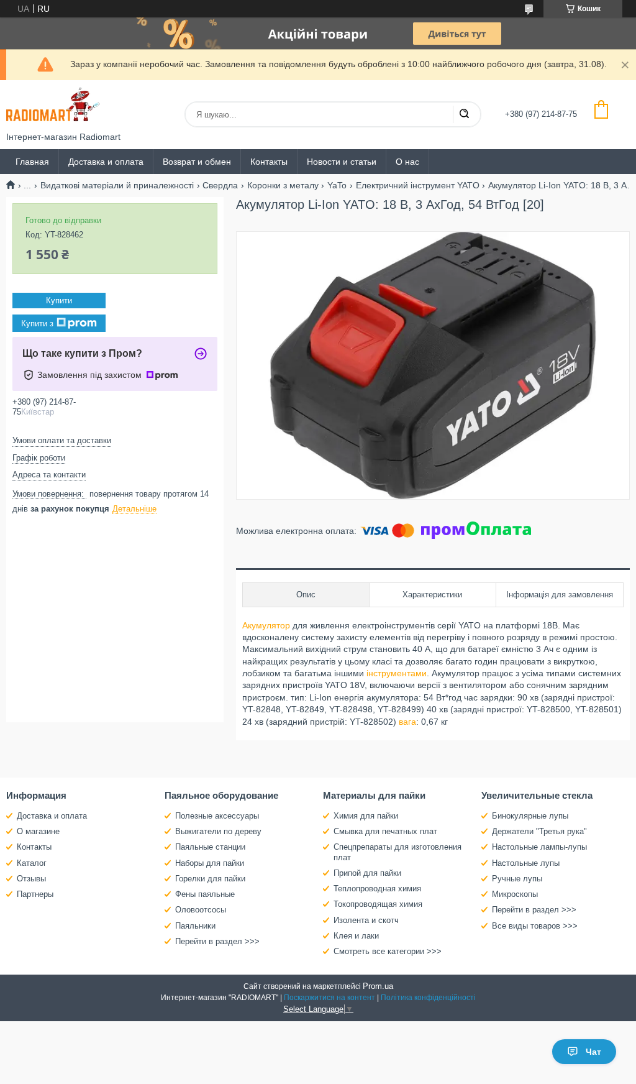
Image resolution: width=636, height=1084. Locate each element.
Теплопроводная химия (377, 888)
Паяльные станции (210, 847)
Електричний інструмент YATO (417, 185)
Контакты (269, 162)
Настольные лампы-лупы (539, 847)
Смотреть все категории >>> (388, 951)
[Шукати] (464, 114)
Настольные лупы (526, 863)
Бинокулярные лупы (530, 815)
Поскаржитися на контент (329, 997)
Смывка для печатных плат (385, 831)
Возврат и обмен (197, 162)
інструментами (396, 673)
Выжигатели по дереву (218, 831)
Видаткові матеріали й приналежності (117, 185)
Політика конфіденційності (428, 997)
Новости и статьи (341, 162)
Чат (593, 1052)
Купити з (37, 323)
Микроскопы (515, 894)
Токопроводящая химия (378, 904)
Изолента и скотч (366, 920)
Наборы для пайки (209, 863)
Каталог (32, 863)
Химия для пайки (366, 815)
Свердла (220, 185)
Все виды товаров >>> (535, 925)
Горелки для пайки (210, 878)
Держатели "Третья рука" (539, 831)
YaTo (337, 185)
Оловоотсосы (200, 909)
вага (407, 722)
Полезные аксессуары (217, 815)
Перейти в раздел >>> (217, 941)
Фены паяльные (205, 894)
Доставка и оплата (105, 162)
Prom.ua (378, 986)
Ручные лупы (517, 878)
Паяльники (195, 925)
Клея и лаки (356, 935)
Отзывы (31, 878)
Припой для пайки (367, 873)
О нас (407, 162)
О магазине (38, 831)
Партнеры (35, 894)
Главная (32, 162)
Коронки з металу (283, 185)
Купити (59, 300)
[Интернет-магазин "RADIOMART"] (52, 106)
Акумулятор (266, 625)
